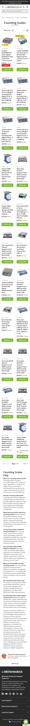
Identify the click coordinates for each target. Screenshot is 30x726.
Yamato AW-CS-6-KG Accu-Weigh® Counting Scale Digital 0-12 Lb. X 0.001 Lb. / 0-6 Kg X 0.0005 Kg (22, 134)
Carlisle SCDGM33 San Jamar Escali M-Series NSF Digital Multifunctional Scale (7, 287)
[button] (27, 7)
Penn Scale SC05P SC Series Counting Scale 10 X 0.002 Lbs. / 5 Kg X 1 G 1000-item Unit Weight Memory (22, 212)
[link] (6, 464)
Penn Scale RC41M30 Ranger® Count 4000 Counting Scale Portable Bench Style (7, 405)
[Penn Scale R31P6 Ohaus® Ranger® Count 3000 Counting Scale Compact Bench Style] (7, 351)
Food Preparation (10, 17)
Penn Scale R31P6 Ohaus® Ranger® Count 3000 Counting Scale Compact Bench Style (7, 366)
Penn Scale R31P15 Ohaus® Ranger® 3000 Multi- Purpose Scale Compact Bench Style (22, 405)
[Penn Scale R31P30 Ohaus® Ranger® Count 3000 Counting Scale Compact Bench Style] (7, 427)
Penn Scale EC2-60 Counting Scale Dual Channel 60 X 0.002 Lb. (7, 324)
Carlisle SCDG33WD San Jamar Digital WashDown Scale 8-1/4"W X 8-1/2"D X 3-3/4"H (7, 56)
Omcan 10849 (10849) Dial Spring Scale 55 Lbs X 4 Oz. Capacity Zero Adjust (7, 174)
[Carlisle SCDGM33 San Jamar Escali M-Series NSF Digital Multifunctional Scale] (7, 272)
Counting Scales (24, 17)
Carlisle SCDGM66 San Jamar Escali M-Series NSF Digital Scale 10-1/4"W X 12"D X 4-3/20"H (22, 56)
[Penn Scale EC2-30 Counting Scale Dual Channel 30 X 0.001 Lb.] (22, 235)
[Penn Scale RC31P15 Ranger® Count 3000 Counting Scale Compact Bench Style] (22, 158)
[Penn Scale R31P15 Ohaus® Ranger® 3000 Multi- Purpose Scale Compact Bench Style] (22, 390)
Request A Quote (22, 456)
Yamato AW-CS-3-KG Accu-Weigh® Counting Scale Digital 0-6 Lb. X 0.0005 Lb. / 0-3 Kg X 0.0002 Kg (7, 95)
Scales (17, 17)
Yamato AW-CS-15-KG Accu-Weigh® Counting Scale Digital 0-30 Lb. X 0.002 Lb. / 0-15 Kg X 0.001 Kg (7, 135)
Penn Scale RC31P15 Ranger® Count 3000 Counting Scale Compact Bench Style (22, 174)
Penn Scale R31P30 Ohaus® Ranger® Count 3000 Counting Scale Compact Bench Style (7, 442)
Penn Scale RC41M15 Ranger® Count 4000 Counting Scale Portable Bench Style (22, 287)
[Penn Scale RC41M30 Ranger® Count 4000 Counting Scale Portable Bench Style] (7, 390)
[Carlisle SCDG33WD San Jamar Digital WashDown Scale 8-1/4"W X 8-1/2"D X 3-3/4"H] (7, 40)
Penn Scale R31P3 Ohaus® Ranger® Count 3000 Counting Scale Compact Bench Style (7, 250)
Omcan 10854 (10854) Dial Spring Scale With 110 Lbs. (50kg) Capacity (7, 210)
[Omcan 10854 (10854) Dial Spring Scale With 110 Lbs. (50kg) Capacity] (7, 196)
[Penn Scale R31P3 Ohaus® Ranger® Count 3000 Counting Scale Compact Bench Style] (7, 235)
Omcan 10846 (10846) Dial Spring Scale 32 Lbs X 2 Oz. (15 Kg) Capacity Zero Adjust (22, 442)
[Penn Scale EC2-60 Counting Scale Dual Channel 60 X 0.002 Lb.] (7, 309)
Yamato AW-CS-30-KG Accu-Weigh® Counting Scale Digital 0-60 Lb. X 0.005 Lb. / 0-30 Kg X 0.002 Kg (22, 96)
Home (3, 17)
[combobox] (15, 11)
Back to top (15, 663)
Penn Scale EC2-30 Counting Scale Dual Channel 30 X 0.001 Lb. (22, 249)
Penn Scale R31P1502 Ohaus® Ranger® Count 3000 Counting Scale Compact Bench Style (22, 367)
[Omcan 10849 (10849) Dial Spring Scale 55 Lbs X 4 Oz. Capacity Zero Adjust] (7, 158)
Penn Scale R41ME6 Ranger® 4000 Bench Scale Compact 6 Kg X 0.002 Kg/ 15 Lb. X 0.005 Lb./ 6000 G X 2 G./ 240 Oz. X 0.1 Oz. (22, 326)
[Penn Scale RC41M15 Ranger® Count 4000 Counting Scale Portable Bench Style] (22, 272)
